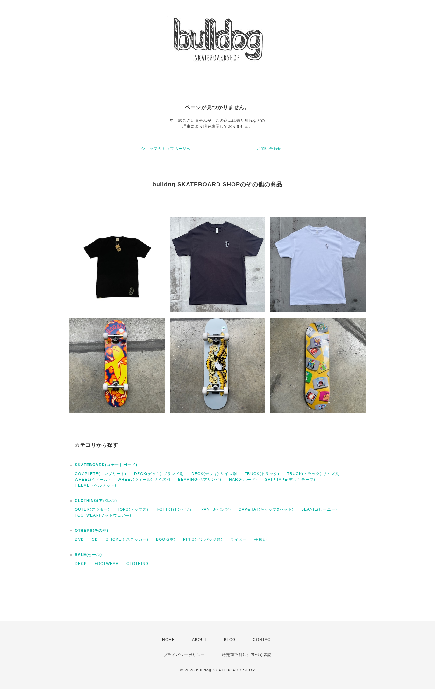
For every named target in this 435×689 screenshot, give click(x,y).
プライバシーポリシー (184, 655)
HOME (168, 639)
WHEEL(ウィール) (92, 479)
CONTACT (263, 639)
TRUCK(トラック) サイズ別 (313, 474)
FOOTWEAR (107, 563)
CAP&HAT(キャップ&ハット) (266, 509)
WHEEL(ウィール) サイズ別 (144, 479)
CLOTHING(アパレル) (96, 500)
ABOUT (199, 639)
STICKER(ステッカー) (127, 539)
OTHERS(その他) (91, 530)
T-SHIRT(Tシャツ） (175, 509)
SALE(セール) (88, 555)
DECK (81, 563)
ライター (238, 539)
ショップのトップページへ (166, 148)
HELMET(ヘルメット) (95, 485)
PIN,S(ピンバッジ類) (203, 539)
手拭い (260, 539)
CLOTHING (137, 563)
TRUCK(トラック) (262, 474)
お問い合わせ (269, 148)
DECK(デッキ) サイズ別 (214, 474)
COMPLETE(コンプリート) (100, 474)
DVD (79, 539)
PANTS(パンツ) (216, 509)
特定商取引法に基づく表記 (247, 655)
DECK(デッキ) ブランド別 (159, 474)
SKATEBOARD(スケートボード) (106, 465)
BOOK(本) (165, 539)
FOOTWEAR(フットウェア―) (103, 515)
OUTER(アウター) (92, 509)
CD (95, 539)
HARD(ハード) (243, 479)
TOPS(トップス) (132, 509)
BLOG (230, 639)
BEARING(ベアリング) (199, 479)
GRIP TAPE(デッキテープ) (290, 479)
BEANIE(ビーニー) (319, 509)
